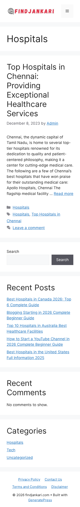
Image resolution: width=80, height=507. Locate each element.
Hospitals (21, 207)
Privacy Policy (29, 479)
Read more (63, 193)
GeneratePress (40, 500)
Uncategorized (20, 457)
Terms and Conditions (29, 487)
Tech (11, 450)
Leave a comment (29, 228)
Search (13, 251)
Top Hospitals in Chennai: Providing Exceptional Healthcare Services (36, 90)
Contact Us (53, 479)
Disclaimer (59, 487)
